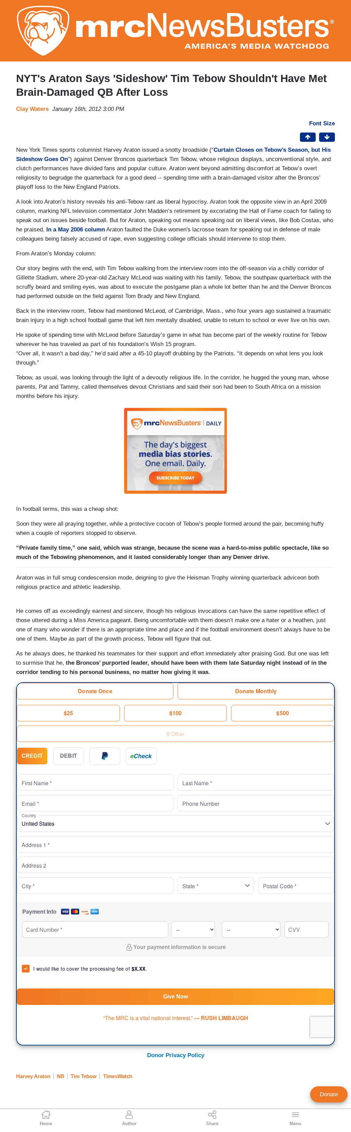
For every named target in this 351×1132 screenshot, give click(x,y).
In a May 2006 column (75, 229)
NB (60, 1076)
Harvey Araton (33, 1076)
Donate (329, 1094)
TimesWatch (117, 1076)
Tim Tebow (84, 1076)
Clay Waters (32, 109)
